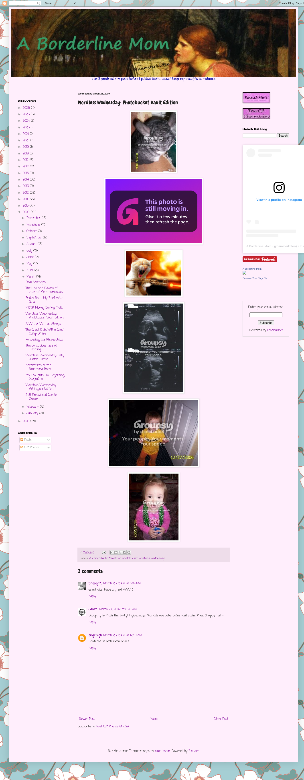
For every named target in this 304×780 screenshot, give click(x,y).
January (32, 413)
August (32, 244)
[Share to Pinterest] (128, 552)
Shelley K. (95, 583)
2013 (26, 186)
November (33, 224)
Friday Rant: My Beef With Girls (44, 300)
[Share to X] (120, 552)
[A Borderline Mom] (244, 273)
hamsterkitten (286, 246)
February (33, 406)
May (29, 263)
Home (154, 719)
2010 (26, 205)
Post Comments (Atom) (112, 726)
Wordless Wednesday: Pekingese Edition (41, 387)
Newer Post (87, 719)
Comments (31, 447)
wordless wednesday (152, 558)
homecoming (113, 558)
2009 (27, 212)
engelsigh (95, 635)
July (29, 250)
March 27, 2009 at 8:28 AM (118, 609)
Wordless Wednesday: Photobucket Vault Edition (45, 316)
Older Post (221, 719)
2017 (26, 160)
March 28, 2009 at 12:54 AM (122, 635)
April (30, 270)
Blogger (193, 751)
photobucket (130, 558)
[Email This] (111, 552)
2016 (26, 166)
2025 (27, 114)
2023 (27, 127)
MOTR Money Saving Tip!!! (44, 308)
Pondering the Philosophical (44, 339)
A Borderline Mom (259, 246)
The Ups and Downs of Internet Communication (44, 290)
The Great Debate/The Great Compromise (45, 332)
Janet (93, 609)
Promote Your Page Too (255, 278)
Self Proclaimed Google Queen (41, 397)
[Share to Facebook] (124, 552)
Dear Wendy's (36, 282)
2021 (26, 134)
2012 (26, 193)
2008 (26, 421)
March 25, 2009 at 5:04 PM (122, 583)
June (30, 257)
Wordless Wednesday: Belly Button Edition (45, 357)
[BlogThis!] (116, 552)
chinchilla (98, 558)
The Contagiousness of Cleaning (41, 347)
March (31, 277)
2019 (26, 147)
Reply (92, 595)
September (34, 237)
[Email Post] (104, 552)
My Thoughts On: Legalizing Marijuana (45, 377)
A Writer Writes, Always (43, 324)
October (32, 231)
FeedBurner (275, 330)
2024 (27, 121)
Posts (27, 440)
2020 (26, 140)
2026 (27, 108)
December (34, 218)
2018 (26, 153)
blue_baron (162, 751)
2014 (26, 179)
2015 (26, 173)
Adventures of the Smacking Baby (38, 367)
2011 (26, 199)
